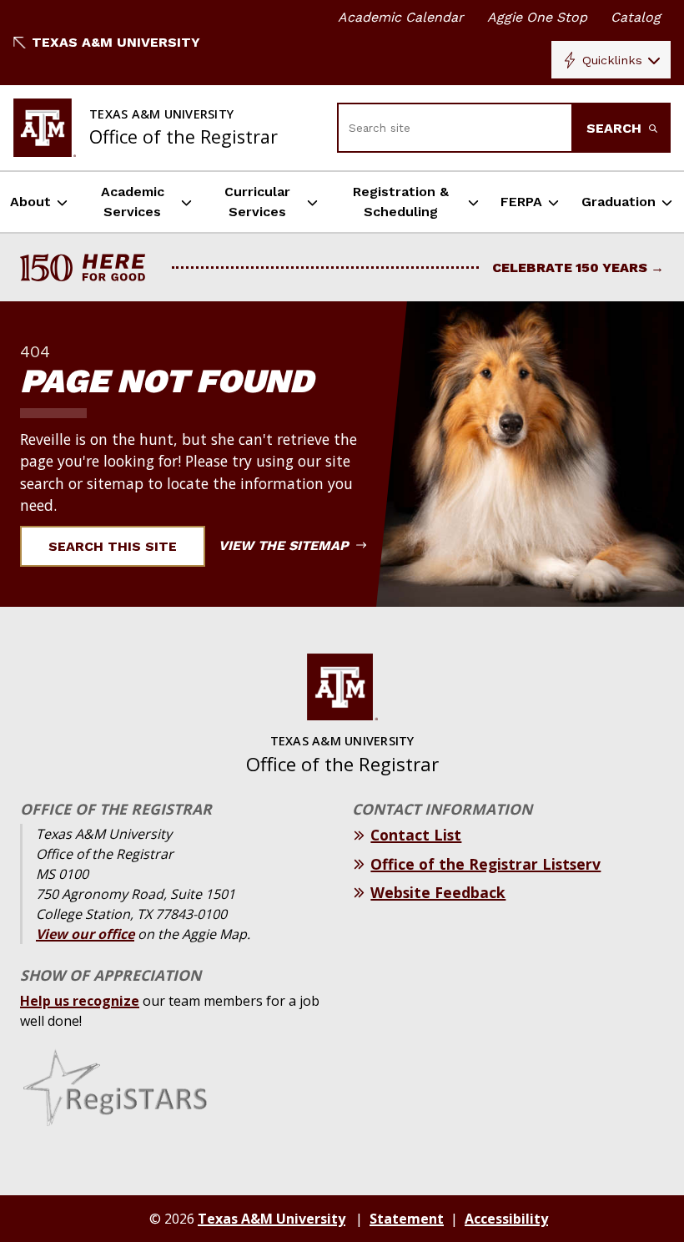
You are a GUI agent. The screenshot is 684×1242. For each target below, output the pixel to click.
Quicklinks (612, 60)
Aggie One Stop (537, 17)
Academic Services (132, 202)
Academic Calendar (401, 17)
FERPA (521, 202)
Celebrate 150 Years (569, 267)
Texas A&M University (116, 42)
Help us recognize (79, 1001)
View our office (85, 934)
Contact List (415, 835)
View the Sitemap (286, 545)
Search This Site (112, 546)
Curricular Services (257, 202)
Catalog (636, 17)
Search (616, 128)
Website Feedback (437, 892)
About (30, 202)
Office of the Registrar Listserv (485, 864)
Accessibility (506, 1218)
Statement (407, 1218)
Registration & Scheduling (401, 202)
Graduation (618, 202)
